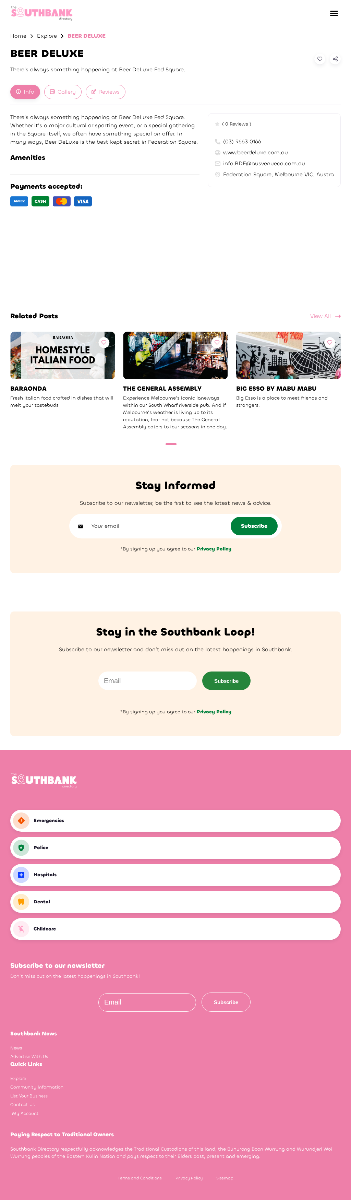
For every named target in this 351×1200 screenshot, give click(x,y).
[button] (333, 13)
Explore (47, 35)
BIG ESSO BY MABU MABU (276, 389)
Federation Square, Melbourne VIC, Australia (278, 174)
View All (321, 316)
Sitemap (224, 1178)
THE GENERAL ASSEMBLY (162, 389)
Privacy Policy (189, 1178)
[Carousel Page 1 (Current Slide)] (171, 444)
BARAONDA (28, 389)
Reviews (109, 91)
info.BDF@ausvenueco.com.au (264, 163)
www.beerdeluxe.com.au (255, 152)
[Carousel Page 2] (182, 444)
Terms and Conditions (140, 1178)
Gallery (67, 91)
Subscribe (226, 681)
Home (18, 35)
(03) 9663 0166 (242, 141)
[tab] (25, 92)
